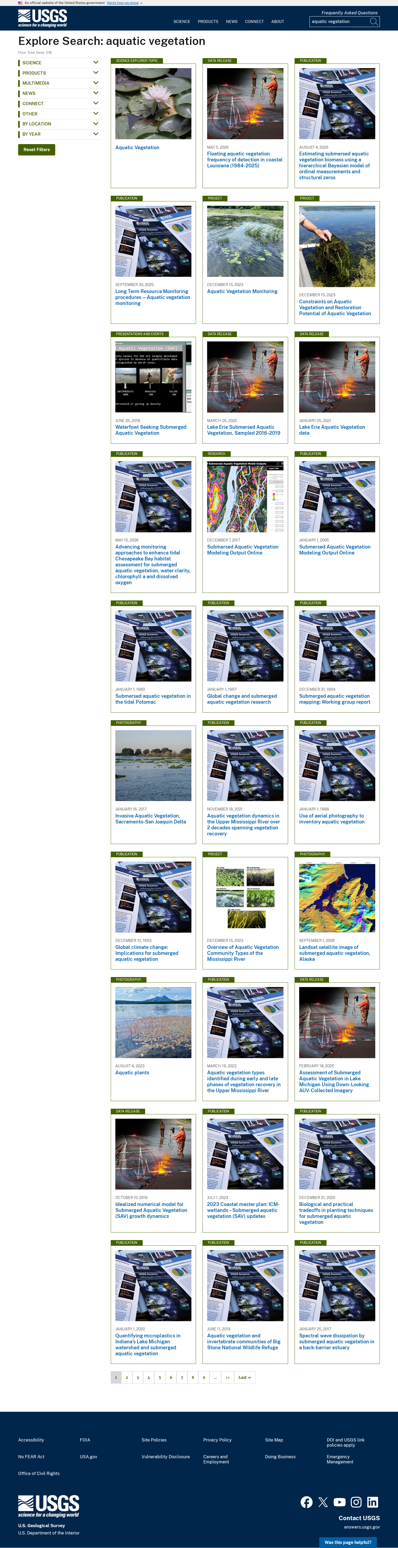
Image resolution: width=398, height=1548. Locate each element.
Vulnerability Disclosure (166, 1456)
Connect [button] (33, 103)
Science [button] (31, 62)
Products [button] (34, 73)
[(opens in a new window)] (306, 1501)
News (231, 21)
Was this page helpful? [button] (348, 1542)
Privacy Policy (217, 1440)
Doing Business (280, 1456)
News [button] (28, 93)
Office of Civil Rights (39, 1473)
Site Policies (154, 1440)
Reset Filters (37, 149)
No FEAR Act (31, 1456)
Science (182, 21)
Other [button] (29, 114)
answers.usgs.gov (362, 1527)
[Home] (42, 26)
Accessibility (31, 1440)
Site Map (274, 1440)
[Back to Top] (378, 1528)
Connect (254, 21)
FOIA (85, 1440)
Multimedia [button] (36, 83)
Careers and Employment (216, 1459)
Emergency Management (340, 1459)
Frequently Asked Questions (350, 12)
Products (208, 21)
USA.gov (88, 1456)
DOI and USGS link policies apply (346, 1443)
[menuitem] (182, 18)
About (277, 21)
